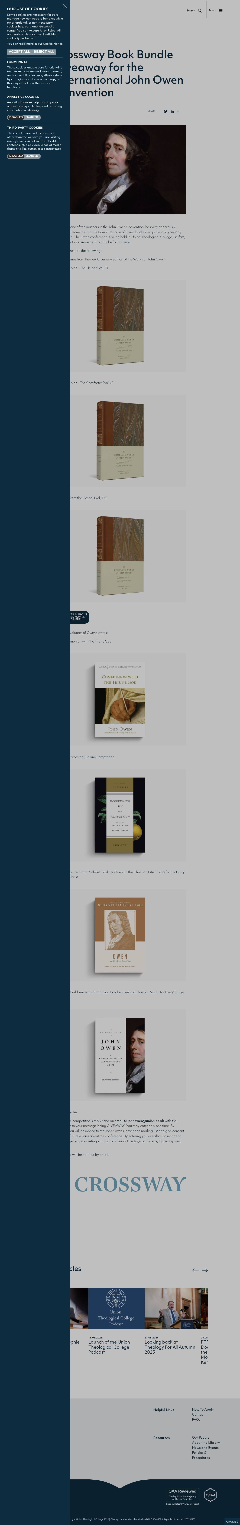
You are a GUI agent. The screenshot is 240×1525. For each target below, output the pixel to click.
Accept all (19, 52)
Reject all (44, 52)
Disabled (16, 117)
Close (64, 4)
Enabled (31, 117)
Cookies (232, 1522)
